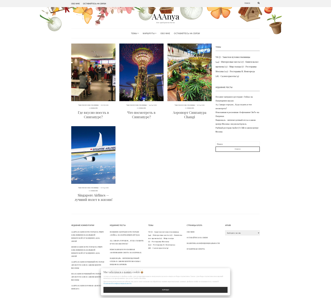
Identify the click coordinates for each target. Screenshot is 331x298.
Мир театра (235, 66)
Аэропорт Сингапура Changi (189, 114)
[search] (255, 3)
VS (217, 57)
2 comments (93, 108)
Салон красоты (228, 76)
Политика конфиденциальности (203, 243)
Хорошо (165, 290)
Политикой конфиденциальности (117, 283)
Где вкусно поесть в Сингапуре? (93, 114)
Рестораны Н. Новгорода (242, 71)
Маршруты (149, 33)
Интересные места (230, 61)
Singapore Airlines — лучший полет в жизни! (93, 197)
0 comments (141, 108)
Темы (134, 33)
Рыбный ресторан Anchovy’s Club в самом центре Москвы (87, 265)
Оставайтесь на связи (94, 3)
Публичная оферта (196, 249)
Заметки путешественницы (88, 105)
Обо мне (75, 3)
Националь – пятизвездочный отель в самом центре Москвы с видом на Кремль (125, 261)
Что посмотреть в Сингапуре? (141, 114)
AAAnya (165, 16)
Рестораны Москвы (160, 241)
